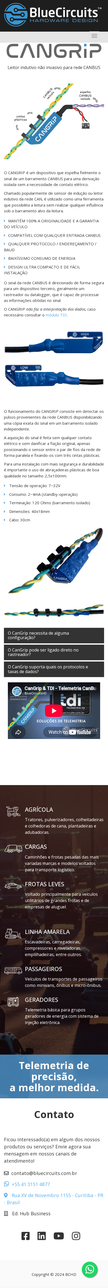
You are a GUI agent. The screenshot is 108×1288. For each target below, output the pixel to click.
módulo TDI (56, 314)
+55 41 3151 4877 (31, 1184)
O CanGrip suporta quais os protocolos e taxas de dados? (48, 669)
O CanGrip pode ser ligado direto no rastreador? (43, 652)
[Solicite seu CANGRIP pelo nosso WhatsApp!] (90, 1269)
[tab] (54, 635)
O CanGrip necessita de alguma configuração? (38, 635)
